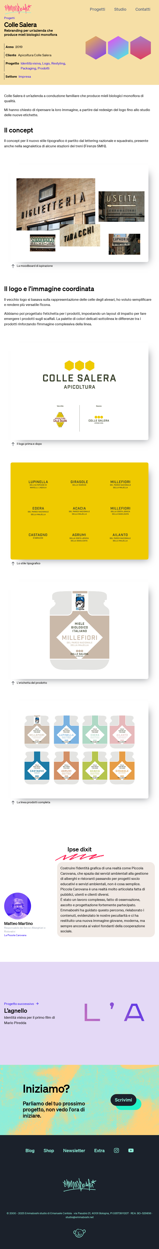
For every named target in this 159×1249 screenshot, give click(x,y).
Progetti (97, 9)
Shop (49, 1150)
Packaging (28, 68)
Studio (120, 9)
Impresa (25, 76)
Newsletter (74, 1150)
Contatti (142, 9)
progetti (9, 18)
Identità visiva (31, 63)
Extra (99, 1150)
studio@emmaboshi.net (80, 1217)
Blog (30, 1150)
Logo (46, 63)
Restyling (58, 63)
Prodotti (43, 68)
